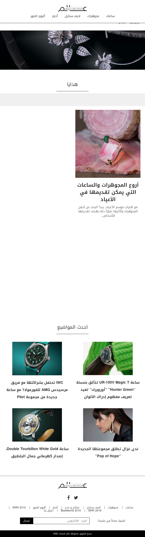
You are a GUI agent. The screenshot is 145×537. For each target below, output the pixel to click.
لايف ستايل (72, 16)
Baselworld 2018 (71, 510)
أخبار (55, 16)
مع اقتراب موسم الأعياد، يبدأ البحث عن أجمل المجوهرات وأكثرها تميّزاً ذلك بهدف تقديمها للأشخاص (108, 211)
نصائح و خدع (72, 507)
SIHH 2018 (94, 510)
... (102, 216)
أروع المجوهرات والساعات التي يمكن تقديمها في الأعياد (108, 192)
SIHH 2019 (19, 507)
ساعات (110, 16)
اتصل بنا (48, 510)
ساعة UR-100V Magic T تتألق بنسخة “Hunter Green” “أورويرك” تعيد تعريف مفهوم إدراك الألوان (108, 389)
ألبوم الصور (38, 16)
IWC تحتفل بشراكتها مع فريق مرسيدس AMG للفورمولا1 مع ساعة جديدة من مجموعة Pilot (37, 389)
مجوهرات (93, 16)
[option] (72, 50)
